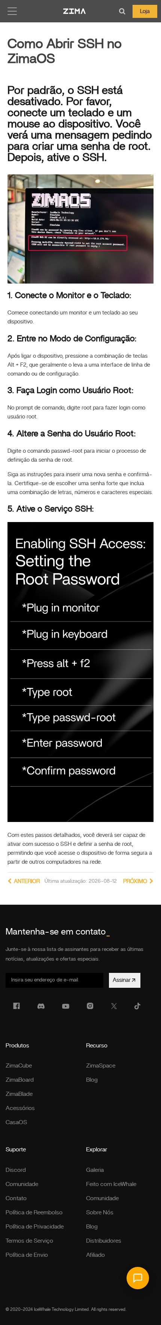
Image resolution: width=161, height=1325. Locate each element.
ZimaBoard (20, 1080)
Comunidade (22, 1184)
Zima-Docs (74, 11)
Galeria (95, 1170)
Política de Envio (27, 1255)
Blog (92, 1080)
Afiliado (95, 1255)
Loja (145, 11)
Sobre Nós (99, 1212)
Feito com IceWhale (111, 1184)
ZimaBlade (19, 1094)
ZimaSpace (100, 1066)
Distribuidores (103, 1241)
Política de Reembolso (34, 1212)
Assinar (122, 980)
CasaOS (16, 1122)
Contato (16, 1198)
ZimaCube (19, 1066)
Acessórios (20, 1108)
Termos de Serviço (29, 1241)
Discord (16, 1170)
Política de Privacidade (35, 1227)
